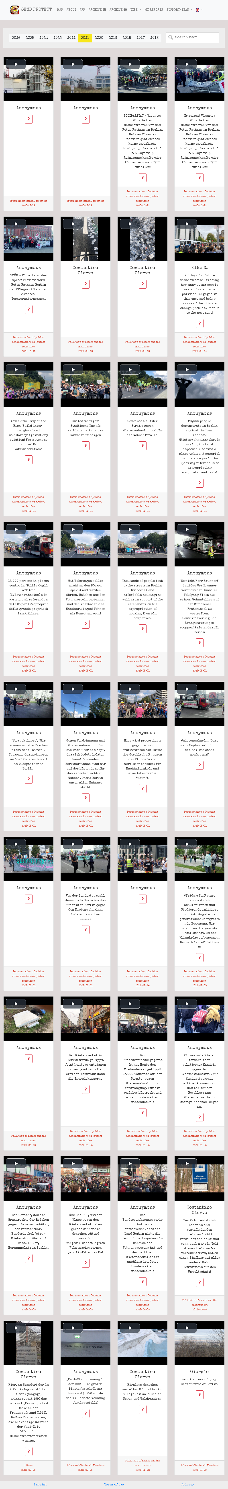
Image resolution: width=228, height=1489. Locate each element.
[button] (199, 10)
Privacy (187, 1484)
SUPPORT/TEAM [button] (178, 10)
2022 (71, 38)
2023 (57, 38)
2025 (30, 38)
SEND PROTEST (36, 10)
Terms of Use (114, 1484)
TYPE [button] (134, 10)
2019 (113, 38)
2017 (140, 38)
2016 (154, 38)
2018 (127, 38)
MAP (60, 10)
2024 (43, 38)
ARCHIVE (96, 10)
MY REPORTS (154, 10)
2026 (16, 38)
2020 (99, 38)
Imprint (40, 1484)
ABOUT (71, 10)
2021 (85, 38)
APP (82, 10)
